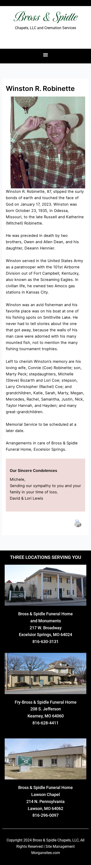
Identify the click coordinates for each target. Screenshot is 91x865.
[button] (45, 55)
